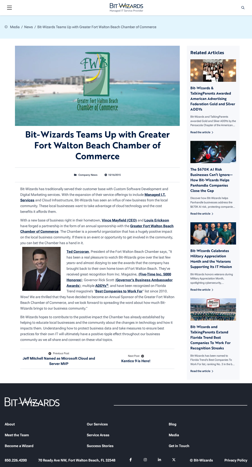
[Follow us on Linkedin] (159, 460)
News (28, 27)
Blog (172, 424)
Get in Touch (179, 446)
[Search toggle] (243, 7)
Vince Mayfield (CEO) (119, 220)
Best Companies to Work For (119, 291)
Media (14, 27)
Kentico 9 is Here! (135, 358)
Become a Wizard (19, 446)
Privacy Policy (235, 460)
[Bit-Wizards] (126, 7)
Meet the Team (17, 435)
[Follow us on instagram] (145, 460)
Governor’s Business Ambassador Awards (120, 283)
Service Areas (98, 435)
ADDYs (101, 286)
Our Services (97, 424)
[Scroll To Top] (8, 459)
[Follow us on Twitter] (174, 460)
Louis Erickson (156, 220)
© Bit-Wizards (201, 460)
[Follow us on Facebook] (131, 460)
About (10, 424)
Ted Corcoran (78, 251)
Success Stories (100, 446)
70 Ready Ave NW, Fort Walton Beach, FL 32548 (76, 460)
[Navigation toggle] (9, 7)
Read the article (200, 132)
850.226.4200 (16, 460)
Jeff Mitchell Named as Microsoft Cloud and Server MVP (59, 359)
